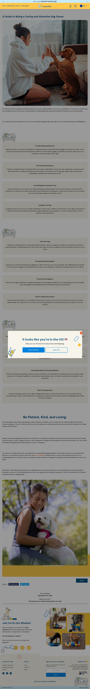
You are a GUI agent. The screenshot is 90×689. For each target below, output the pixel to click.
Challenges (25, 6)
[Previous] (3, 1)
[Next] (87, 1)
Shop (4, 6)
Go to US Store (33, 350)
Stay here (56, 350)
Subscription (11, 6)
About (18, 6)
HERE (55, 1)
